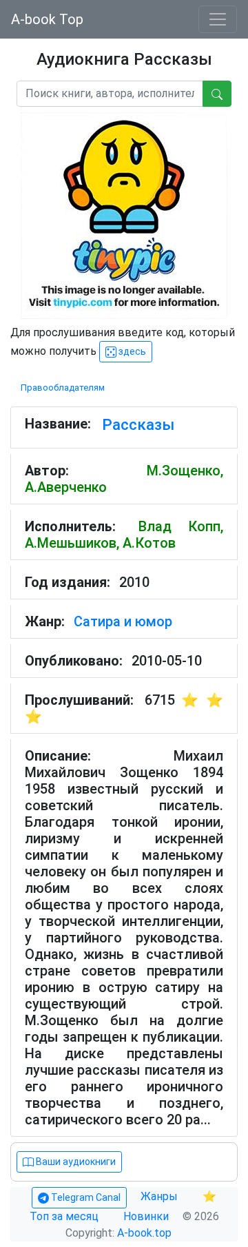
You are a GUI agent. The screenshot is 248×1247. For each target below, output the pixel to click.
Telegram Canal (85, 1197)
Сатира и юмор (123, 621)
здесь (131, 351)
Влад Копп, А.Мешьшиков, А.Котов (124, 534)
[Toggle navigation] (217, 19)
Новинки (146, 1216)
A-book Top (47, 19)
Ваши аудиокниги (75, 1161)
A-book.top (144, 1232)
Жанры (160, 1196)
